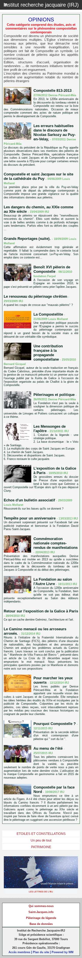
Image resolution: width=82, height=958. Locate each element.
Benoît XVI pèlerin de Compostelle (51, 269)
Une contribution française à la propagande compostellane (48, 352)
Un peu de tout (41, 840)
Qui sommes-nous (41, 906)
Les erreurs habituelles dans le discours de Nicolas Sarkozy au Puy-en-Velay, (54, 132)
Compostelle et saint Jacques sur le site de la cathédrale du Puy (38, 176)
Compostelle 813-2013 (52, 90)
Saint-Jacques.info (41, 912)
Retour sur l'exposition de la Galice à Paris (41, 611)
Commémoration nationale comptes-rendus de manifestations (55, 543)
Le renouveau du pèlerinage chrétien (35, 296)
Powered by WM (62, 952)
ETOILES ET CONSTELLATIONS (41, 834)
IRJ (47, 211)
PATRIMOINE (41, 847)
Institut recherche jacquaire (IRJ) (41, 5)
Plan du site (41, 952)
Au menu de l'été (48, 748)
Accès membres (19, 952)
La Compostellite (48, 314)
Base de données (41, 924)
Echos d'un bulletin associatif (29, 500)
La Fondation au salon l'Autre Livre (52, 581)
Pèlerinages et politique (54, 395)
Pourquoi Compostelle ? (54, 724)
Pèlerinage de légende (41, 918)
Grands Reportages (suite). (27, 239)
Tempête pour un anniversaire (30, 518)
